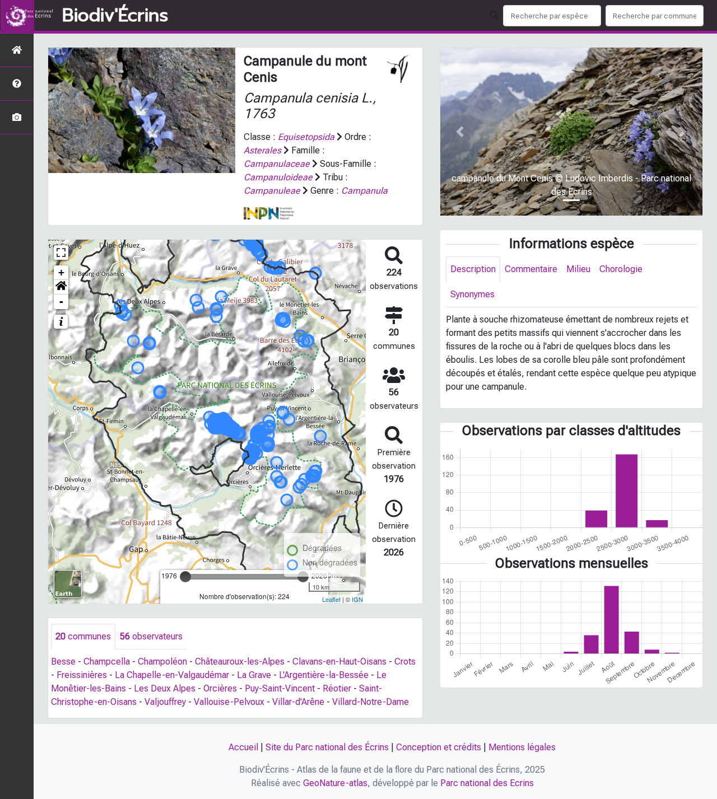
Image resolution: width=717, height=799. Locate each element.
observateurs (151, 636)
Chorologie (620, 269)
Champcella (106, 661)
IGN (357, 599)
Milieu (578, 269)
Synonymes (472, 294)
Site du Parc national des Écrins (327, 747)
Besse (63, 661)
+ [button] (61, 272)
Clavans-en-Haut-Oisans (339, 661)
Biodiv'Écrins (115, 15)
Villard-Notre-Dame (370, 702)
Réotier (337, 688)
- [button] (61, 301)
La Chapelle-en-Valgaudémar (172, 675)
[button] (61, 287)
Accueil (243, 747)
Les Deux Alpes (164, 688)
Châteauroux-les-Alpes (240, 661)
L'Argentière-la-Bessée (324, 675)
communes (83, 636)
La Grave (254, 675)
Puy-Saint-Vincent (280, 688)
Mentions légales (522, 747)
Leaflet (331, 599)
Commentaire (531, 269)
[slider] (185, 576)
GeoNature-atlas (335, 783)
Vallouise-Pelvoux (229, 702)
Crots (405, 661)
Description (473, 269)
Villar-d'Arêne (298, 702)
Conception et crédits (438, 747)
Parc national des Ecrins (487, 783)
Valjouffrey (165, 702)
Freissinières (82, 675)
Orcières (220, 688)
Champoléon (162, 661)
